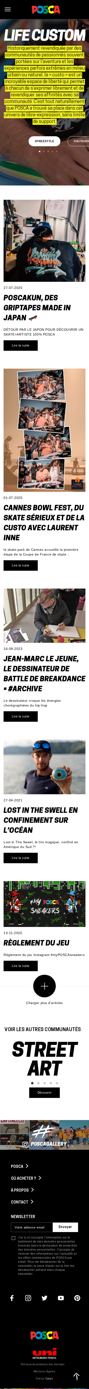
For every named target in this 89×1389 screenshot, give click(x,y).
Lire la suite (20, 345)
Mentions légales (44, 1371)
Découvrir (44, 1092)
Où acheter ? (24, 1179)
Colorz (49, 1379)
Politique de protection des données (43, 1364)
